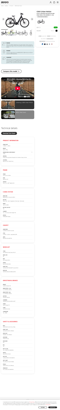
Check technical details (42, 16)
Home (2, 5)
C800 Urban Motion (18, 5)
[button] (3, 19)
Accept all (52, 407)
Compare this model (10, 71)
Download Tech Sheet (9, 133)
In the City (11, 5)
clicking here (48, 404)
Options (43, 407)
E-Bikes (6, 5)
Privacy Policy (31, 402)
